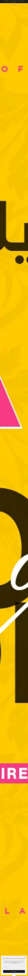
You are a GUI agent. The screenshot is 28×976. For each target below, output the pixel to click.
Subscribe (14, 971)
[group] (14, 489)
